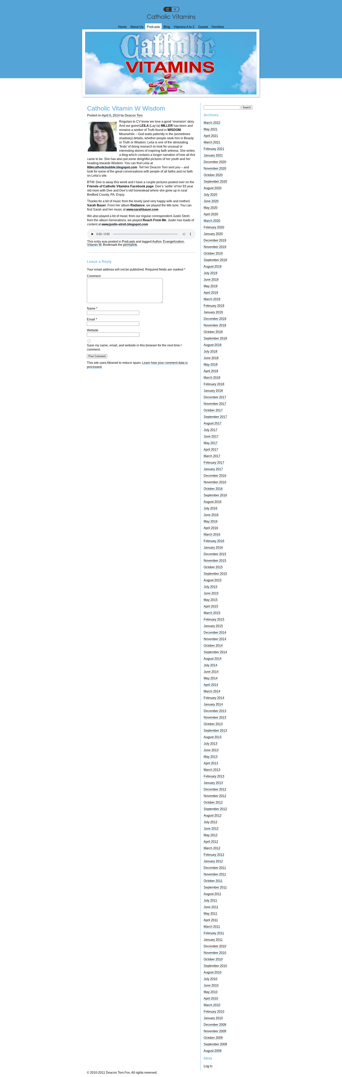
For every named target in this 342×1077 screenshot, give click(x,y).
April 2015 (211, 606)
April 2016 (211, 528)
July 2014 (210, 665)
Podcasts (153, 27)
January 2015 (213, 626)
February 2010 (214, 1011)
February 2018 (214, 384)
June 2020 (211, 201)
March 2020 (212, 220)
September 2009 (215, 1044)
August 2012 (212, 815)
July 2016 (210, 508)
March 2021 (212, 142)
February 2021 (214, 149)
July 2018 (210, 351)
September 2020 (215, 181)
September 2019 (215, 260)
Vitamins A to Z (184, 27)
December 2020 (215, 162)
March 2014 (212, 691)
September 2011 (215, 887)
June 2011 (211, 907)
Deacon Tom (133, 115)
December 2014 (215, 632)
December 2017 (215, 397)
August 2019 (212, 266)
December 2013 (215, 711)
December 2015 (215, 554)
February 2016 (214, 541)
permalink (130, 244)
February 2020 (214, 227)
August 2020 (212, 188)
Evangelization (173, 241)
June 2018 (211, 358)
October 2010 (213, 959)
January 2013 (213, 782)
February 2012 (214, 854)
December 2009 (215, 1024)
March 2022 (212, 122)
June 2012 (211, 828)
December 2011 (215, 867)
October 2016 (213, 488)
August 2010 (212, 972)
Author (156, 241)
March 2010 (212, 1005)
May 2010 (211, 992)
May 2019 (211, 286)
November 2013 (215, 717)
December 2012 (215, 789)
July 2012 (210, 822)
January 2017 (213, 469)
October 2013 (213, 724)
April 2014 (211, 684)
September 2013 (215, 730)
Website (92, 330)
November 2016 (215, 482)
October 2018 (213, 332)
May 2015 (211, 599)
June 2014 (211, 671)
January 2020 (213, 233)
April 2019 (211, 292)
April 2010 (211, 998)
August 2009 (212, 1050)
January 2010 (213, 1018)
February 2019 (214, 305)
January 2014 (213, 704)
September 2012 (215, 809)
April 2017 (211, 449)
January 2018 (213, 390)
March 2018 (212, 377)
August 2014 (212, 658)
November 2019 (215, 247)
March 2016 (212, 534)
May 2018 (211, 364)
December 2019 (215, 240)
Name (92, 308)
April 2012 (211, 841)
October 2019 (213, 253)
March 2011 (212, 926)
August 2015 (212, 580)
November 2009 (215, 1031)
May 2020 (211, 207)
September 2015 (215, 573)
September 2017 (215, 416)
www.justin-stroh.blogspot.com (125, 224)
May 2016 (211, 521)
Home (122, 27)
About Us (136, 27)
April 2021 (211, 135)
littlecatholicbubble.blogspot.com (112, 167)
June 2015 (211, 593)
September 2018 (215, 338)
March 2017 (212, 456)
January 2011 (213, 939)
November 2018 (215, 325)
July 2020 (210, 194)
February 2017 (214, 462)
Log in (208, 1066)
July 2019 (210, 273)
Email (92, 319)
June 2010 (211, 985)
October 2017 (213, 410)
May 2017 (211, 443)
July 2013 (210, 743)
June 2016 (211, 515)
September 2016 (215, 495)
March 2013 (212, 769)
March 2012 (212, 848)
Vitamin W (94, 244)
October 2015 (213, 567)
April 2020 (211, 214)
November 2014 (215, 639)
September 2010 (215, 965)
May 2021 (211, 129)
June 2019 (211, 279)
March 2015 (212, 613)
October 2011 (213, 881)
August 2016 (212, 501)
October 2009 (213, 1037)
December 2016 (215, 475)
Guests (203, 27)
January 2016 (213, 547)
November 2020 (215, 168)
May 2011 (210, 913)
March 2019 (212, 299)
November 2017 (215, 403)
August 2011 (212, 894)
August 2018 (212, 345)
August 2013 (212, 737)
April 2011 (211, 920)
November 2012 (215, 796)
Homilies (218, 27)
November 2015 (215, 560)
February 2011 (214, 933)
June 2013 (211, 750)
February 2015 (214, 619)
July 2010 (210, 979)
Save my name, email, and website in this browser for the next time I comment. (134, 347)
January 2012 (213, 861)
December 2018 (215, 318)
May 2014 (211, 678)
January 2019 (213, 312)
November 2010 (215, 952)
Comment (94, 276)
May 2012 (211, 835)
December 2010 (215, 946)
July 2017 (210, 430)
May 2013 (211, 756)
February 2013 (214, 776)
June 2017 (211, 436)
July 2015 (210, 586)
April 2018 (211, 371)
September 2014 (215, 652)
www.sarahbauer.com (142, 209)
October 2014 (213, 645)
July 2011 (210, 900)
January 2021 (213, 155)
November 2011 (215, 874)
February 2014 (214, 698)
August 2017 (212, 423)
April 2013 (211, 763)
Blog (166, 27)
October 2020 (213, 175)
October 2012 (213, 802)
